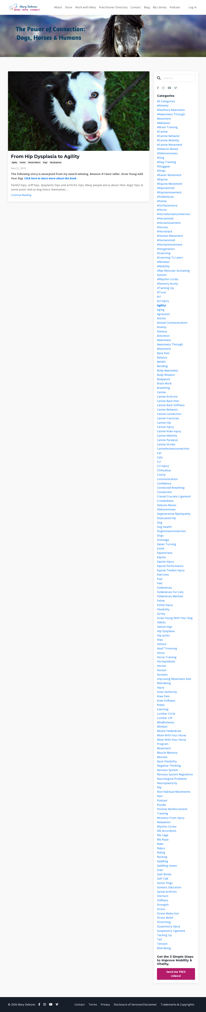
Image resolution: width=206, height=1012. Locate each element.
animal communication (172, 322)
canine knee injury (169, 431)
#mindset (163, 262)
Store (68, 7)
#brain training (167, 127)
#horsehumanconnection (173, 214)
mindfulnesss (165, 722)
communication (167, 479)
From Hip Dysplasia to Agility (45, 156)
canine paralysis (167, 440)
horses (161, 666)
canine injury (165, 427)
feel (159, 583)
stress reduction (168, 913)
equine (161, 557)
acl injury (163, 301)
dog (159, 522)
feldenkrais (164, 587)
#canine (162, 131)
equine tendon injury (171, 570)
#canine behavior (168, 136)
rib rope (163, 839)
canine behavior (167, 409)
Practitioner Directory (113, 7)
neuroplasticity (167, 783)
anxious (162, 331)
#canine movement (169, 144)
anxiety (161, 327)
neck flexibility (167, 761)
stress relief (165, 917)
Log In (192, 7)
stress (161, 909)
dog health (164, 527)
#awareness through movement (171, 116)
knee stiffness (166, 700)
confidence (164, 483)
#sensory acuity (167, 283)
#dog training (166, 162)
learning (162, 709)
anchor (161, 318)
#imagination (166, 249)
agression (163, 314)
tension (162, 943)
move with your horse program (171, 742)
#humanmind (166, 240)
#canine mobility (168, 140)
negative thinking (169, 765)
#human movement (170, 236)
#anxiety (162, 105)
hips (160, 639)
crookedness (165, 501)
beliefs (161, 361)
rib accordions (166, 831)
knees (161, 705)
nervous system (167, 770)
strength (163, 904)
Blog (147, 7)
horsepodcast (166, 661)
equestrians (164, 553)
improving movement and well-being (174, 681)
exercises (163, 574)
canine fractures (168, 418)
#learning (163, 253)
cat (159, 453)
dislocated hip (166, 518)
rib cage (162, 835)
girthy (161, 613)
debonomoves (166, 509)
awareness (164, 340)
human (161, 670)
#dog (160, 157)
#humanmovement (169, 244)
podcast (162, 800)
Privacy (105, 1004)
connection (164, 492)
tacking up (164, 935)
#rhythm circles (167, 279)
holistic (162, 644)
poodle (161, 805)
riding (161, 852)
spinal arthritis (167, 891)
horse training (166, 657)
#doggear (163, 166)
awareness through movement (170, 347)
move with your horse (171, 735)
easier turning (166, 544)
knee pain (163, 696)
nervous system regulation (175, 774)
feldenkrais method (170, 596)
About (58, 7)
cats (160, 457)
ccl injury (163, 466)
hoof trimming (167, 648)
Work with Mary (85, 7)
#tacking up (165, 288)
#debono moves (167, 149)
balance (162, 357)
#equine (162, 179)
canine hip (164, 422)
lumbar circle (166, 713)
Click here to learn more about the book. (51, 178)
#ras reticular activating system (173, 273)
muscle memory (167, 752)
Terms (93, 1004)
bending (162, 366)
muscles (162, 757)
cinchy (161, 474)
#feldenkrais (165, 196)
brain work (164, 383)
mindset (162, 726)
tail (159, 939)
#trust (161, 292)
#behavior (163, 123)
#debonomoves (167, 153)
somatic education (169, 887)
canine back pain (168, 401)
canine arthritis (167, 396)
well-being (164, 948)
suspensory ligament (171, 931)
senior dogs (165, 883)
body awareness (167, 370)
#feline (162, 201)
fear (160, 579)
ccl (159, 461)
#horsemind (165, 218)
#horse (162, 209)
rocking (162, 857)
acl (159, 296)
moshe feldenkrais (169, 731)
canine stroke (166, 444)
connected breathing (171, 487)
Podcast (175, 7)
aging (160, 309)
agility (14, 162)
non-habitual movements (173, 791)
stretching (164, 922)
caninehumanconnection (173, 448)
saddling (162, 861)
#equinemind (165, 188)
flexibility (163, 609)
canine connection (169, 414)
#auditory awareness (171, 110)
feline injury (165, 605)
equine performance (170, 566)
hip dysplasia (55, 162)
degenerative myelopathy (173, 514)
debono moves (34, 162)
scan (160, 870)
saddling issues (167, 865)
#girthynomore (167, 205)
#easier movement (169, 175)
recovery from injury (170, 818)
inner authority (167, 692)
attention (163, 336)
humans (162, 674)
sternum (162, 896)
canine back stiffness (171, 405)
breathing (163, 388)
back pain (163, 353)
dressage (163, 540)
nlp (159, 787)
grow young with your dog (175, 618)
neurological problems (172, 778)
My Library (160, 7)
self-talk (162, 878)
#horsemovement (169, 223)
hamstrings (164, 626)
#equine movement (169, 184)
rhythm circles (166, 826)
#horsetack (164, 231)
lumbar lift (165, 718)
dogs (45, 162)
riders (161, 848)
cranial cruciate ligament (174, 496)
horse (161, 653)
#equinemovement (169, 192)
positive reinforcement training (172, 811)
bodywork (163, 379)
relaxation (164, 822)
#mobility (163, 266)
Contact (136, 7)
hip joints (163, 635)
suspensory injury (168, 926)
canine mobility (167, 435)
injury (160, 687)
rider (160, 844)
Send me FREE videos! (176, 974)
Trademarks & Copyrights (177, 1004)
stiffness (162, 900)
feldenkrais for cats (170, 592)
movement (164, 748)
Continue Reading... (22, 195)
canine (22, 162)
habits (161, 622)
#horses (162, 227)
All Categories (166, 101)
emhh (160, 548)
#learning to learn (170, 257)
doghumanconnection (171, 531)
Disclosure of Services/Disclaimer (135, 1004)
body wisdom (166, 375)
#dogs (161, 170)
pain (160, 796)
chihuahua (164, 470)
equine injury (165, 561)
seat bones (164, 874)
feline (161, 600)
